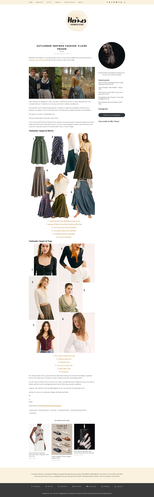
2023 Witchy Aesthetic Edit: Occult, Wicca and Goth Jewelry (84, 452)
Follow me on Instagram (111, 115)
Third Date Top (65, 362)
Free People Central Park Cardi (65, 356)
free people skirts (44, 410)
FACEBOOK (57, 406)
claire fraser (33, 410)
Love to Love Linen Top (64, 365)
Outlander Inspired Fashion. (37, 60)
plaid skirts (33, 413)
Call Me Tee (65, 372)
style (49, 2)
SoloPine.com (86, 493)
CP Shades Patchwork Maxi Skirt (64, 234)
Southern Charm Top (64, 359)
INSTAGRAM (49, 406)
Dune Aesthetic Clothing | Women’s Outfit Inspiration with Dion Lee (39, 454)
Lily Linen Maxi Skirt (64, 237)
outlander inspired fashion (78, 410)
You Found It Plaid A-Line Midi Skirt (64, 230)
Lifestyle (39, 2)
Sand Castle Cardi (64, 368)
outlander (53, 410)
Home (31, 2)
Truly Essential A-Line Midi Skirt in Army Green (64, 221)
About (80, 2)
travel (57, 2)
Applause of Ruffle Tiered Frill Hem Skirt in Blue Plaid (65, 224)
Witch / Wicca (70, 2)
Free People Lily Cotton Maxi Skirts (64, 227)
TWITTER (41, 406)
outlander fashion (63, 410)
